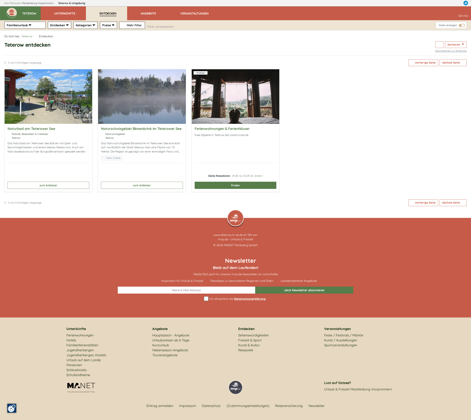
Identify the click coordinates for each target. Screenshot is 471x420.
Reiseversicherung (289, 406)
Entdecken (57, 25)
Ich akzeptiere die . (237, 299)
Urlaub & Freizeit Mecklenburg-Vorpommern (358, 389)
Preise (106, 25)
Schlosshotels (76, 370)
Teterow (71, 3)
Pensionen (74, 365)
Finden (235, 185)
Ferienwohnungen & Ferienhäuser (222, 128)
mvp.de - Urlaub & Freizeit (235, 239)
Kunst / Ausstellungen (340, 340)
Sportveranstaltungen (340, 345)
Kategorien (84, 25)
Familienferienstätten (82, 345)
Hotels (71, 340)
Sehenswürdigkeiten (253, 335)
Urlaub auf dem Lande (83, 360)
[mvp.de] (465, 3)
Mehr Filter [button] (134, 25)
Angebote (160, 329)
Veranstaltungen (337, 329)
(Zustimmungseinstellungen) (247, 406)
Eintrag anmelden (159, 406)
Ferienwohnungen (79, 335)
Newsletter (317, 406)
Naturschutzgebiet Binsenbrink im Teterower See (141, 128)
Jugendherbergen (80, 350)
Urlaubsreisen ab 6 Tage (170, 340)
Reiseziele (245, 350)
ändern (258, 175)
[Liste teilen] (439, 44)
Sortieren (454, 44)
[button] (31, 11)
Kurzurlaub (160, 345)
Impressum (187, 406)
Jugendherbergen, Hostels (86, 355)
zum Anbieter (48, 185)
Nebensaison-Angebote (170, 350)
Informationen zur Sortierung (451, 50)
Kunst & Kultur (249, 345)
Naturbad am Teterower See (31, 128)
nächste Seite (451, 62)
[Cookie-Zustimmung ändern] (11, 408)
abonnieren (304, 290)
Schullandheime (78, 375)
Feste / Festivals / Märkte (343, 335)
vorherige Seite (425, 62)
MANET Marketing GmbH (241, 245)
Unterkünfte (76, 329)
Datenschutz (211, 406)
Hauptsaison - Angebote (170, 335)
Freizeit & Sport (250, 340)
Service (463, 15)
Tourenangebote (165, 355)
